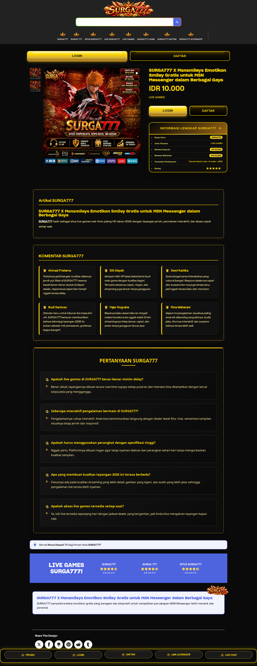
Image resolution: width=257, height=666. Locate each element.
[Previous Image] (46, 117)
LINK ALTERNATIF (181, 655)
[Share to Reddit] (78, 644)
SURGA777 (45, 221)
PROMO (30, 655)
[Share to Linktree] (59, 644)
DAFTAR (180, 56)
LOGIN (77, 56)
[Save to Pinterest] (68, 644)
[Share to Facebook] (49, 644)
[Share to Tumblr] (88, 644)
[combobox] (124, 22)
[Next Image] (138, 117)
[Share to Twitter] (39, 644)
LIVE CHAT (231, 655)
